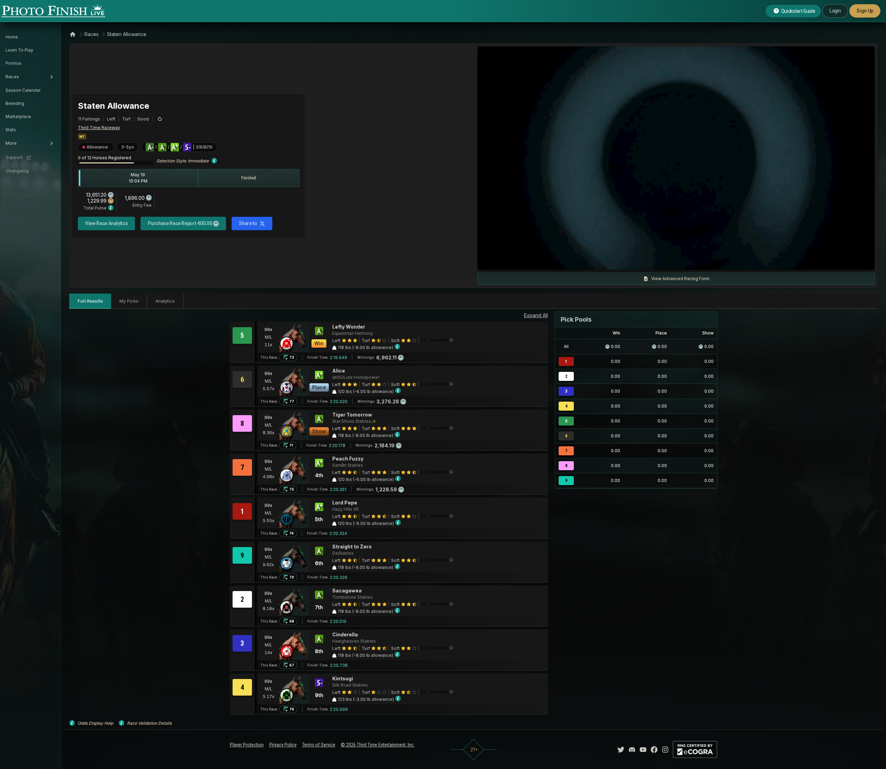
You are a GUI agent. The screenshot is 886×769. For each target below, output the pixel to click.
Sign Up (865, 11)
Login (835, 11)
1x (553, 261)
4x (576, 261)
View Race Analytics (106, 223)
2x (564, 261)
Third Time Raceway (99, 127)
